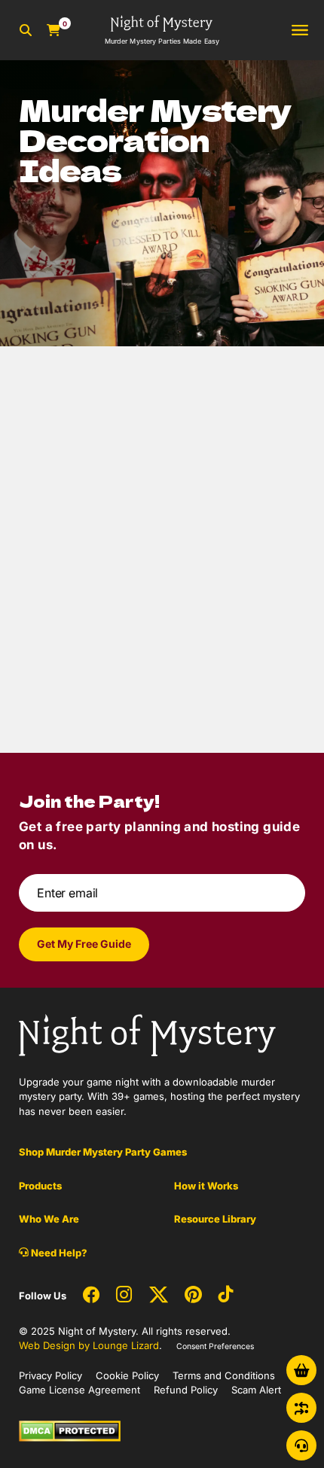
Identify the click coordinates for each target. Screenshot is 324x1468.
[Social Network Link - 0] (91, 1295)
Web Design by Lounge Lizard (89, 1345)
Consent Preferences (215, 1346)
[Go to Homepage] (147, 1034)
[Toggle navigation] (300, 30)
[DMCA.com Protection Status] (70, 1430)
